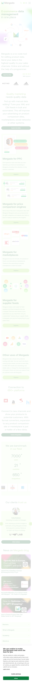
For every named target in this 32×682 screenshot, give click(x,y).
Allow (16, 678)
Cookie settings (16, 674)
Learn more (6, 669)
